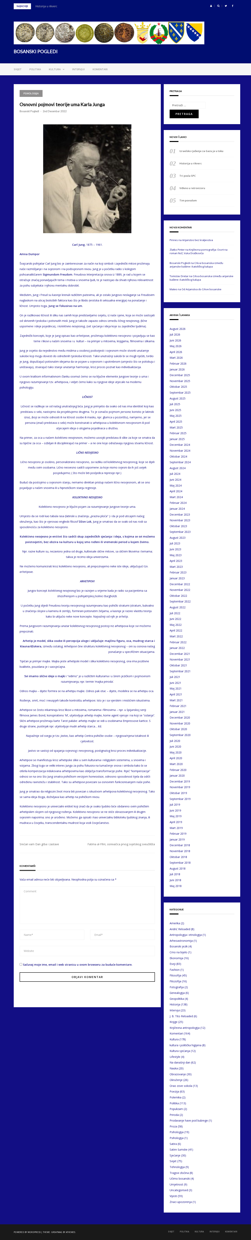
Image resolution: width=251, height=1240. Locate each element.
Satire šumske (178, 1149)
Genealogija (177, 993)
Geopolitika (177, 999)
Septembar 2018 (180, 862)
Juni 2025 (175, 410)
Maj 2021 (176, 688)
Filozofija (175, 981)
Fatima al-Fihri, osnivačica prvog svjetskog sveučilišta (121, 844)
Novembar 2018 (180, 851)
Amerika (175, 923)
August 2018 (178, 868)
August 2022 (178, 607)
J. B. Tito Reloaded (181, 1016)
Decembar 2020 (180, 717)
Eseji (173, 964)
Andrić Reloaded (180, 929)
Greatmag (56, 1232)
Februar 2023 (178, 572)
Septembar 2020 (180, 735)
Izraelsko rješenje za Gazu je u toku (201, 151)
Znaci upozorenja (181, 1202)
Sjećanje (175, 1155)
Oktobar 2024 (178, 456)
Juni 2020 (175, 746)
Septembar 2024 (180, 462)
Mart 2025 (176, 427)
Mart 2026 (176, 357)
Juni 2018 (175, 880)
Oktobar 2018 (178, 857)
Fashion (175, 970)
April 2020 (176, 758)
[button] (211, 6)
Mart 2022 (176, 636)
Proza (173, 1126)
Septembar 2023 (180, 532)
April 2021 (176, 694)
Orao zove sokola (181, 1086)
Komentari (100, 69)
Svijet (18, 69)
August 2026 (178, 329)
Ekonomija (176, 958)
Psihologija (31, 93)
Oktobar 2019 (178, 793)
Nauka (174, 1068)
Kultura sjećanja (180, 1051)
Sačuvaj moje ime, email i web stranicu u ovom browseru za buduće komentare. (77, 964)
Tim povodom (188, 200)
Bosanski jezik (179, 946)
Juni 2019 (175, 810)
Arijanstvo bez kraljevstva (197, 240)
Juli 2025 (175, 404)
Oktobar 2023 (178, 526)
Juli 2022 (175, 613)
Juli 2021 (175, 677)
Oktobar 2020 (178, 729)
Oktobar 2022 (178, 596)
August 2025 (178, 398)
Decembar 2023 (180, 514)
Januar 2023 (177, 578)
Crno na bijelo (178, 952)
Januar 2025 (177, 439)
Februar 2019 (178, 833)
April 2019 (176, 822)
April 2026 (176, 352)
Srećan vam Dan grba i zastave (39, 844)
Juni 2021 (175, 683)
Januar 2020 (177, 775)
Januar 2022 (177, 648)
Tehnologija (177, 1167)
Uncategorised (179, 1190)
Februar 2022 (178, 642)
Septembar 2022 (180, 601)
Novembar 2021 (180, 659)
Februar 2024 (178, 503)
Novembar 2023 (180, 520)
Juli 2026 (175, 334)
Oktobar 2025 (178, 386)
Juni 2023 (175, 549)
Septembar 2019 (180, 799)
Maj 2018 (176, 886)
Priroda (174, 1115)
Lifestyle (175, 1057)
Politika (35, 69)
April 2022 (176, 630)
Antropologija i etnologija (186, 935)
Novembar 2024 (180, 450)
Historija (175, 1004)
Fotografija (177, 987)
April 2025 (176, 421)
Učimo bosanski (180, 1178)
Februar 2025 (178, 433)
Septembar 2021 (180, 671)
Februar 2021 (178, 706)
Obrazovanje (178, 1074)
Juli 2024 (175, 474)
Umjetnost (176, 1184)
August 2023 (178, 537)
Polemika (175, 1097)
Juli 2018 (175, 874)
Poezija (174, 1091)
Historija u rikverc (46, 6)
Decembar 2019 (180, 781)
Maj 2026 (176, 346)
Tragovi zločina (179, 1173)
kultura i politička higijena (185, 1045)
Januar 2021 (177, 712)
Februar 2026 (178, 363)
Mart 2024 (176, 497)
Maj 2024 (176, 485)
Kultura (55, 69)
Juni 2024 (175, 479)
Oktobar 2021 (178, 665)
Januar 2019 (177, 839)
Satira (173, 1144)
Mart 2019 (176, 828)
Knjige (173, 1022)
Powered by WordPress (27, 1232)
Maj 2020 (176, 752)
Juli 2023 (175, 543)
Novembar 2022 (180, 590)
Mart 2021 (176, 700)
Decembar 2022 (180, 584)
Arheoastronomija (181, 941)
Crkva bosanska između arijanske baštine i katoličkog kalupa (196, 264)
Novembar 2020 (180, 723)
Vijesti (173, 1196)
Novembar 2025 (180, 381)
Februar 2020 (178, 770)
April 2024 (176, 491)
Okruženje (176, 1080)
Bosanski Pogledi (29, 111)
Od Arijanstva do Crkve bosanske (201, 289)
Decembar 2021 (180, 654)
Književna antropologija (185, 1028)
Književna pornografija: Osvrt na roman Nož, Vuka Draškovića (198, 251)
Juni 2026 (175, 340)
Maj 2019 (176, 816)
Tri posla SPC (187, 175)
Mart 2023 (176, 567)
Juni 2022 (175, 619)
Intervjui (78, 69)
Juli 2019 (175, 804)
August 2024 (178, 468)
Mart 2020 (176, 764)
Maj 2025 (176, 416)
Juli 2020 (175, 741)
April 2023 (176, 561)
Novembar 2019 (180, 787)
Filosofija (175, 975)
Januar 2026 (177, 369)
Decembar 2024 (180, 445)
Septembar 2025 (180, 392)
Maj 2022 (176, 625)
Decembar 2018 (180, 845)
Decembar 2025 (180, 375)
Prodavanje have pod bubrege (189, 1120)
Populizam (176, 1109)
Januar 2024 (177, 508)
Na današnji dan (180, 1062)
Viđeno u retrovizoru (192, 188)
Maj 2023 (176, 555)
